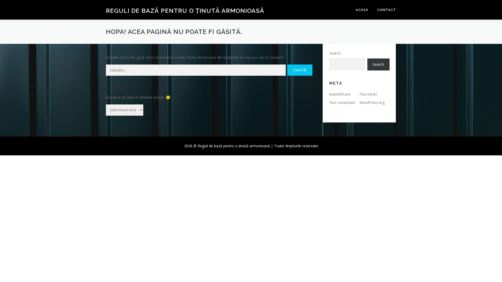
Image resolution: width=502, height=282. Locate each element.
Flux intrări (368, 94)
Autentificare (340, 94)
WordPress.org (372, 102)
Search (335, 53)
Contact (386, 10)
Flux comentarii (342, 102)
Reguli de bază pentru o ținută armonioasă (185, 10)
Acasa (362, 10)
